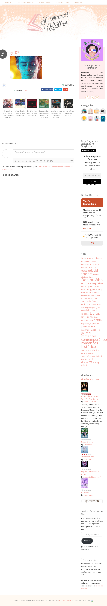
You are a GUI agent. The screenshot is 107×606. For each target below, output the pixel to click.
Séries (83, 356)
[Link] (44, 160)
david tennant (89, 272)
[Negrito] (15, 160)
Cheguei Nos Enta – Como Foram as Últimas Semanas (7, 114)
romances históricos (89, 345)
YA (90, 362)
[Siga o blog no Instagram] (97, 97)
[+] (51, 161)
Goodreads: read (90, 379)
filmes (93, 304)
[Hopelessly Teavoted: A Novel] (84, 464)
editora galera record (90, 286)
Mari (26, 90)
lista (87, 314)
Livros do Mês (87, 316)
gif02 (14, 52)
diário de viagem (87, 277)
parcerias (88, 326)
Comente (69, 84)
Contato (9, 2)
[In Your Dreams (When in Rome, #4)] (84, 433)
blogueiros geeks (88, 261)
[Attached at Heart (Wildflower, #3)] (84, 449)
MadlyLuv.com (65, 601)
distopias (96, 274)
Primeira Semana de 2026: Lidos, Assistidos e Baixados (56, 114)
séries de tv (92, 356)
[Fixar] (26, 160)
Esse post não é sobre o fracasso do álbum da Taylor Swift (44, 114)
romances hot (89, 350)
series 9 (96, 353)
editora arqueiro (92, 283)
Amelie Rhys (88, 459)
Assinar (87, 541)
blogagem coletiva (92, 258)
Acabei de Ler (44, 2)
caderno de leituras (90, 266)
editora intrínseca (90, 292)
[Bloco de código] (41, 160)
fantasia (86, 301)
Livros (95, 313)
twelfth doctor (88, 360)
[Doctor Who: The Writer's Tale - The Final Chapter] (84, 387)
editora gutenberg (91, 289)
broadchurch (86, 264)
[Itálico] (19, 160)
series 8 (90, 353)
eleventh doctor (91, 298)
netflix (98, 320)
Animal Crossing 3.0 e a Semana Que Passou (20, 113)
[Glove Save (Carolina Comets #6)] (84, 483)
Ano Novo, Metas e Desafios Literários (68, 113)
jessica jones (91, 308)
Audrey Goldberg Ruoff (92, 477)
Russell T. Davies (90, 402)
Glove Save (85, 492)
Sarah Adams (88, 445)
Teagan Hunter (89, 495)
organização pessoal (90, 323)
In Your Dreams (87, 442)
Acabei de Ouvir (62, 2)
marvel (90, 320)
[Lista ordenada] (30, 160)
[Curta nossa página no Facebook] (87, 97)
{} (48, 161)
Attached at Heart (87, 457)
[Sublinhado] (23, 160)
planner (85, 329)
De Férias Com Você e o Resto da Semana (32, 113)
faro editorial (89, 302)
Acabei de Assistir (26, 2)
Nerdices (78, 2)
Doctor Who (92, 279)
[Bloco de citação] (37, 160)
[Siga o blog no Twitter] (92, 97)
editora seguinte (87, 295)
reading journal (90, 331)
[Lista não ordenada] (33, 160)
